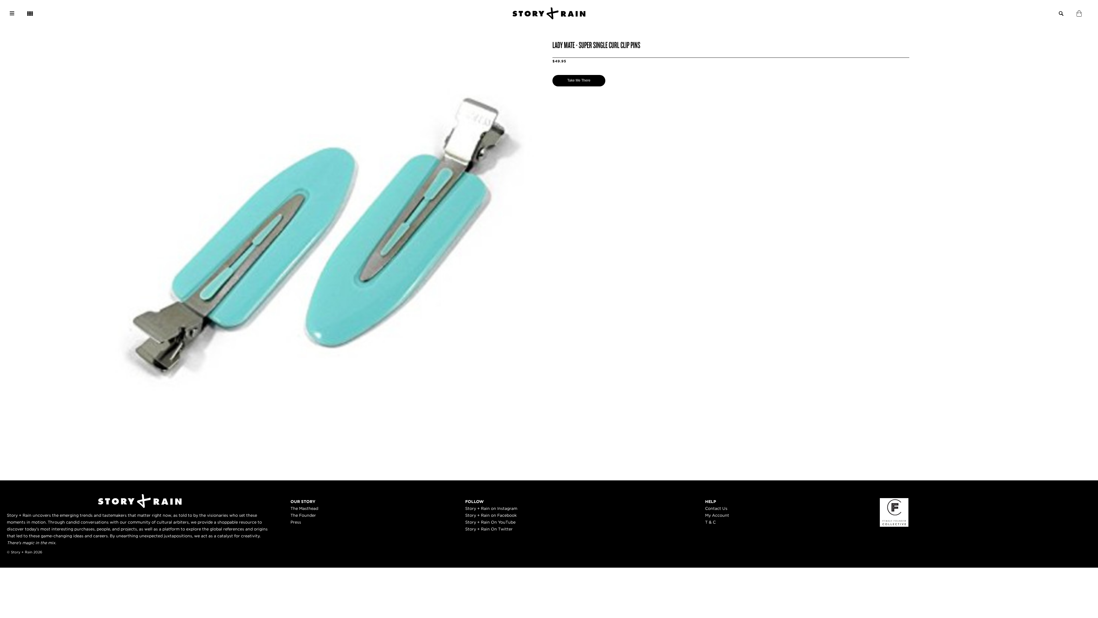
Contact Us (716, 508)
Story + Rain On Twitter (489, 529)
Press (296, 522)
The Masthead (304, 508)
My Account (717, 515)
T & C (710, 522)
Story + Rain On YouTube (490, 522)
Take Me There (578, 80)
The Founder (303, 515)
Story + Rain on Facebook (491, 515)
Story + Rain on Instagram (491, 508)
